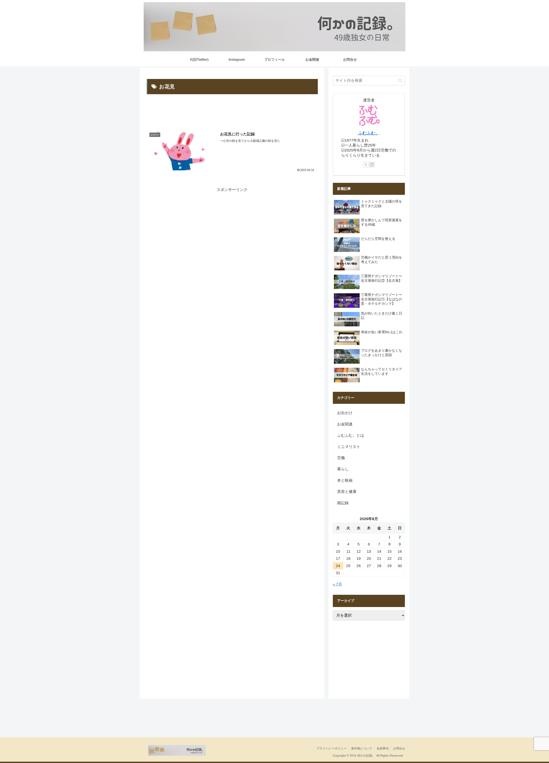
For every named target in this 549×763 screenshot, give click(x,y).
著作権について (361, 748)
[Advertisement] (232, 112)
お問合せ (399, 748)
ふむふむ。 (369, 133)
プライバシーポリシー (332, 748)
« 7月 (337, 584)
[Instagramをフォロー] (372, 164)
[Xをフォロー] (366, 164)
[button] (400, 80)
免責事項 (383, 748)
